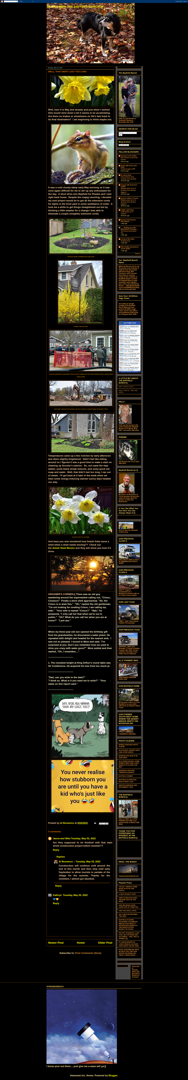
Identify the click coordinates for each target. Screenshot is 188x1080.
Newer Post (56, 942)
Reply (56, 850)
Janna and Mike (61, 838)
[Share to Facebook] (106, 824)
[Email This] (100, 824)
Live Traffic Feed (130, 323)
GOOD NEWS (125, 249)
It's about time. (126, 175)
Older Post (105, 942)
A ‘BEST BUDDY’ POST (127, 894)
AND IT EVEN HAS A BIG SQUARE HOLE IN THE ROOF (128, 899)
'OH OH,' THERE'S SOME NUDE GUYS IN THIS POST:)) (128, 888)
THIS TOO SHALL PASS (127, 911)
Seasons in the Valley (129, 156)
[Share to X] (104, 824)
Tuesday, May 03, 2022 (83, 838)
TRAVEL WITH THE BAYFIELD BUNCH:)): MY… (128, 360)
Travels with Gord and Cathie (129, 185)
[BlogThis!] (102, 824)
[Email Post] (95, 823)
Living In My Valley (127, 239)
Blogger (112, 1075)
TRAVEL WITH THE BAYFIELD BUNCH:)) (75, 6)
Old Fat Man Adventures (130, 247)
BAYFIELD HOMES (126, 776)
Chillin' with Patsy (127, 210)
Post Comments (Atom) (88, 953)
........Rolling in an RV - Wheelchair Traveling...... (130, 228)
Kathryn (57, 895)
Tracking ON (135, 371)
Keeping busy (125, 241)
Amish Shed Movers (63, 548)
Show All (137, 253)
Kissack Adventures (128, 220)
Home (81, 942)
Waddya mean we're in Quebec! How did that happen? (128, 190)
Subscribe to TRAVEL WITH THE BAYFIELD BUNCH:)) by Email (136, 972)
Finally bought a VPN (128, 169)
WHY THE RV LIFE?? (126, 387)
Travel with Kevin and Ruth (129, 166)
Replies (60, 856)
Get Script (123, 371)
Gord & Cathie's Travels (129, 198)
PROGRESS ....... (126, 221)
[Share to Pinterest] (107, 824)
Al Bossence (66, 861)
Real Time (129, 371)
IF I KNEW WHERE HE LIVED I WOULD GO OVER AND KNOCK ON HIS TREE (129, 944)
